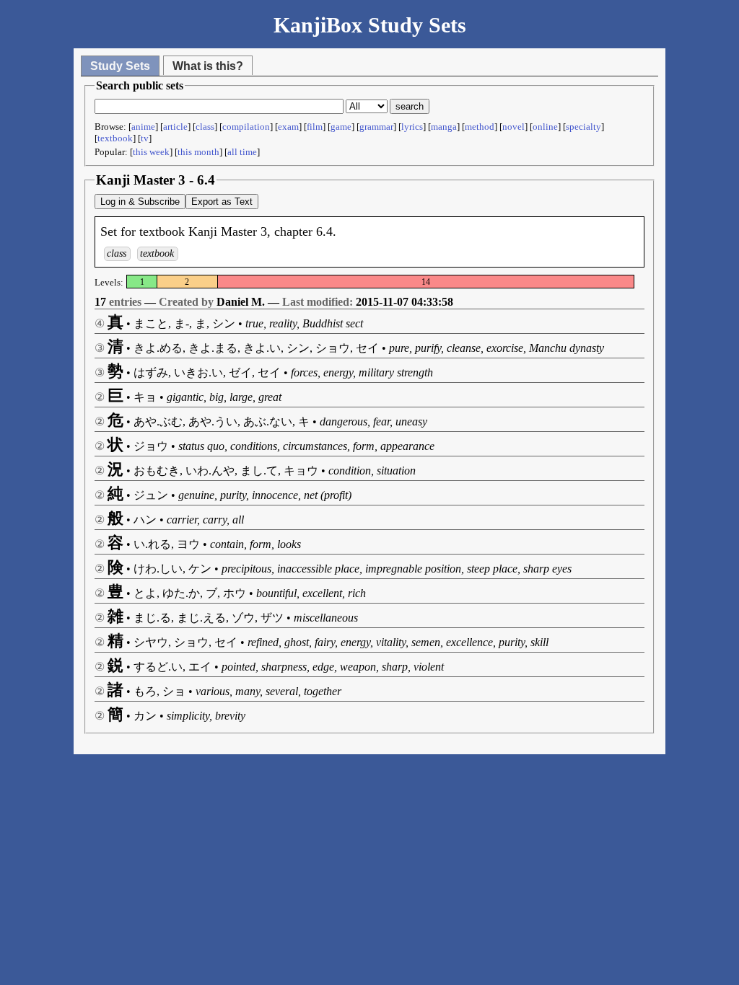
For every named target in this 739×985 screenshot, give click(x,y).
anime (143, 126)
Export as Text (222, 201)
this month (198, 151)
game (341, 126)
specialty (583, 126)
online (545, 126)
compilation (246, 126)
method (479, 126)
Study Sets (120, 66)
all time (242, 151)
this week (151, 151)
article (175, 126)
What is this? (207, 66)
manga (444, 126)
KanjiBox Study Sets (370, 25)
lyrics (412, 126)
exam (288, 126)
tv (145, 138)
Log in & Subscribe (140, 201)
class (205, 126)
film (315, 126)
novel (513, 126)
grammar (376, 126)
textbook (115, 138)
